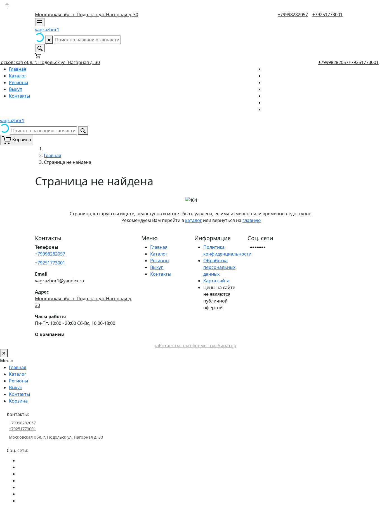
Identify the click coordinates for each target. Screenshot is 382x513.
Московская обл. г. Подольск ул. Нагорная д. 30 (86, 14)
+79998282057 (293, 14)
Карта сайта (216, 281)
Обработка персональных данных (219, 267)
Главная (17, 69)
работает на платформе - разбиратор (195, 345)
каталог (193, 220)
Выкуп (15, 89)
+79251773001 (327, 14)
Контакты (19, 96)
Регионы (18, 82)
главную (251, 220)
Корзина (18, 401)
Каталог (17, 76)
